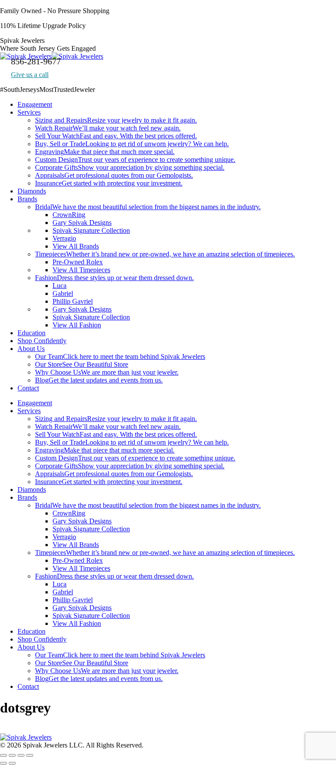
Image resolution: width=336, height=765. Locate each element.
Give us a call (30, 74)
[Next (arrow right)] (12, 763)
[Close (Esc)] (3, 755)
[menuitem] (35, 104)
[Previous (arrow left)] (3, 763)
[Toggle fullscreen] (21, 755)
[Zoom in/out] (29, 755)
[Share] (12, 755)
